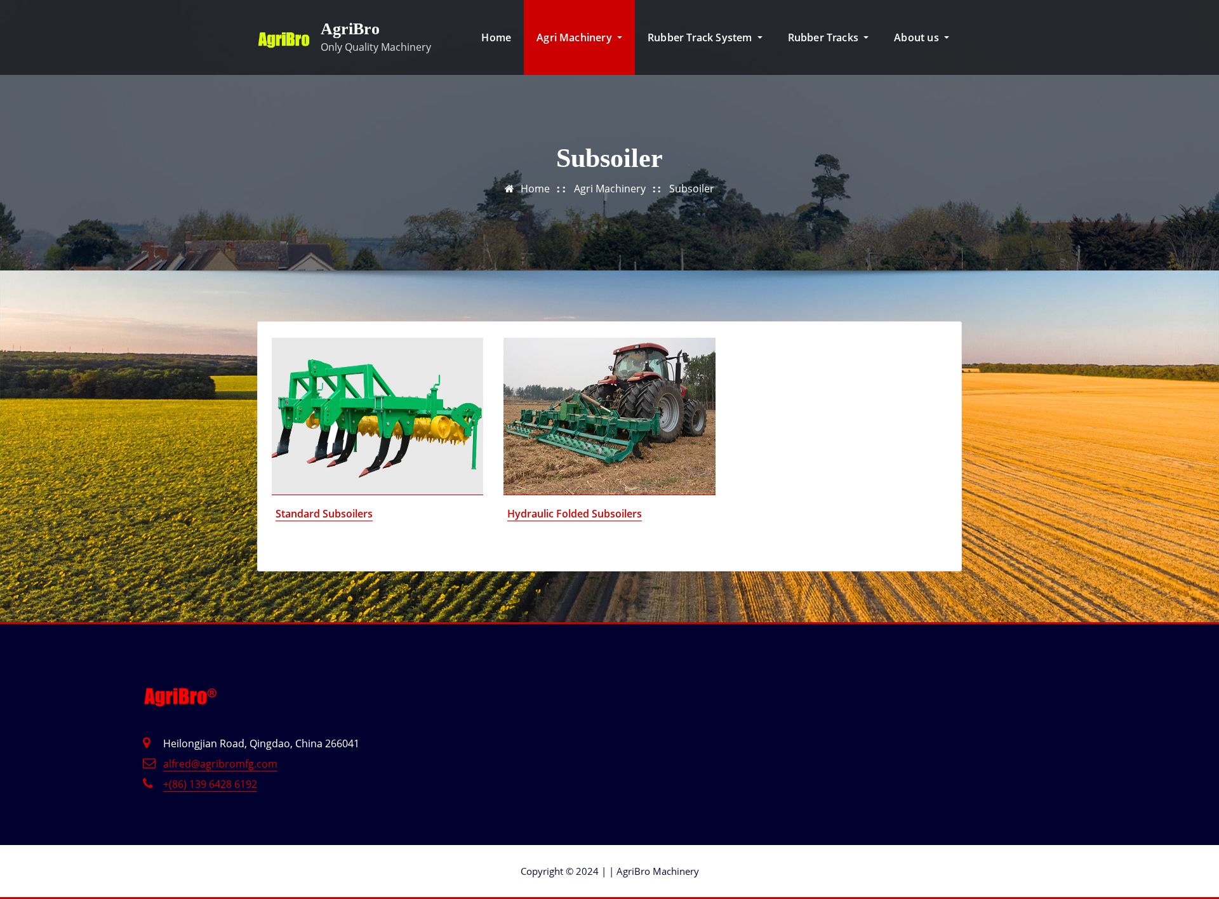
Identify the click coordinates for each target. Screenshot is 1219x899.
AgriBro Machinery (654, 871)
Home (496, 37)
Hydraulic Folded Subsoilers (574, 514)
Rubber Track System (701, 37)
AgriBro (350, 29)
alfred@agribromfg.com (220, 764)
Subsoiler (691, 189)
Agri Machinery (575, 37)
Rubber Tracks (825, 37)
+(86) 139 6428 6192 (210, 784)
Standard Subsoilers (324, 514)
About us (918, 37)
